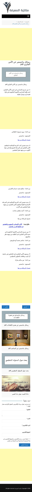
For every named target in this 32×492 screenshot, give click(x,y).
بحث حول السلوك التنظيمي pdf (19, 371)
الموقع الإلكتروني (26, 432)
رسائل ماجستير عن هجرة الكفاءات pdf (16, 325)
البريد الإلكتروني (26, 425)
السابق (25, 307)
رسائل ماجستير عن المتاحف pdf (18, 348)
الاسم (28, 418)
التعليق (28, 409)
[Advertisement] (16, 44)
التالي (6, 307)
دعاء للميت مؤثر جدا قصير (20, 394)
